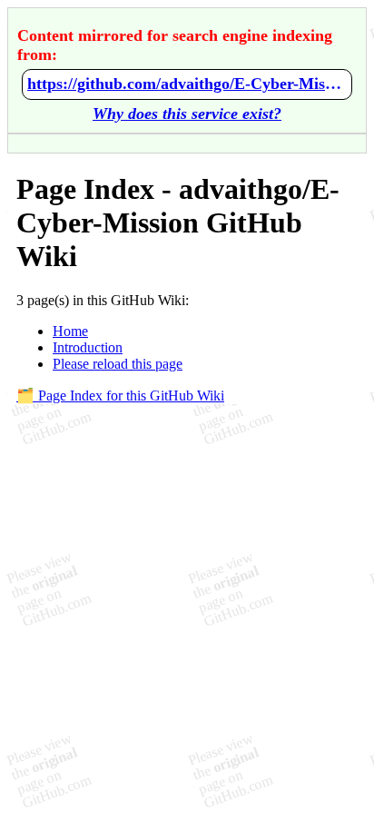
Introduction (88, 347)
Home (70, 331)
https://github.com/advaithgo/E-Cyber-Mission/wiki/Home (187, 83)
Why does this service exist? (187, 113)
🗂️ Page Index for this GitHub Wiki (120, 395)
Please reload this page (117, 363)
